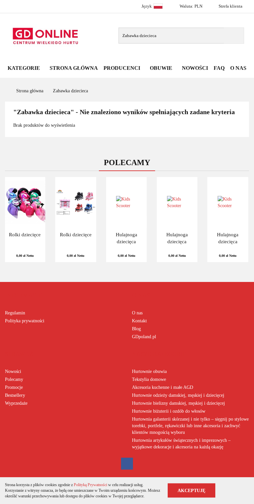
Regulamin (15, 312)
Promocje (14, 387)
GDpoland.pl (144, 336)
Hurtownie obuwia (149, 371)
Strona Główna (74, 68)
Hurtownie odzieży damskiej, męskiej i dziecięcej (178, 395)
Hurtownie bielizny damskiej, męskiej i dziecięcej (178, 403)
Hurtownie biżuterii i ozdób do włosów (168, 411)
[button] (23, 295)
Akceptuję (191, 490)
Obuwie (162, 68)
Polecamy (14, 379)
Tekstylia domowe (149, 379)
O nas (137, 312)
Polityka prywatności (24, 320)
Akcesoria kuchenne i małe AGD (162, 387)
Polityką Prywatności (90, 484)
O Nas (238, 68)
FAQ (219, 68)
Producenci (123, 68)
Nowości (195, 68)
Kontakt (139, 320)
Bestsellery (15, 395)
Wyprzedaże (16, 403)
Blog (136, 328)
